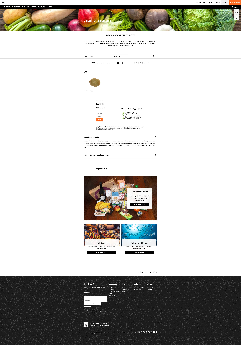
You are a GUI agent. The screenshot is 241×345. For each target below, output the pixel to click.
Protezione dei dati (151, 287)
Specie (23, 7)
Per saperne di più (141, 204)
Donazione (111, 289)
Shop (212, 2)
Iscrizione (111, 287)
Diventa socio (202, 2)
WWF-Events (112, 295)
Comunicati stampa (138, 287)
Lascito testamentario (114, 291)
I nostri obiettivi (6, 7)
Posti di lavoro (124, 287)
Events (218, 2)
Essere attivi (41, 7)
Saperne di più (140, 252)
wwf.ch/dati (113, 129)
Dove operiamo (16, 7)
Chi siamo (49, 7)
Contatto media (137, 289)
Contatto (123, 291)
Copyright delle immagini (88, 337)
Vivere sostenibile (31, 7)
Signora (99, 107)
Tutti (94, 63)
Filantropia (111, 293)
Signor (105, 107)
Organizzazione (125, 289)
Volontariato (112, 297)
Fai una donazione (236, 2)
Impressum (149, 289)
